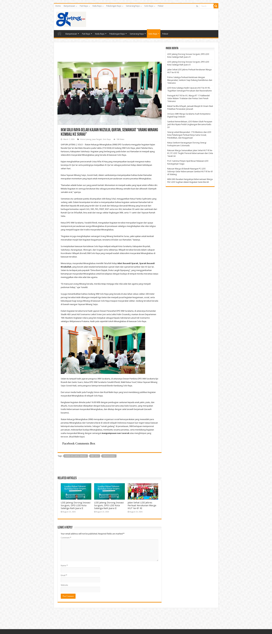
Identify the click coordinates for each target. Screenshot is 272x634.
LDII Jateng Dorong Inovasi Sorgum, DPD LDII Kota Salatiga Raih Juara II (75, 505)
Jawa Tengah (97, 139)
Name (64, 565)
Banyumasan (69, 6)
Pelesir (161, 6)
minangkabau (109, 456)
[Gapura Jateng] (71, 19)
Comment (66, 537)
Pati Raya (84, 6)
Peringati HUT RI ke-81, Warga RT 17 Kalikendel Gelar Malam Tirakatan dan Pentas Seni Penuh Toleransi (188, 98)
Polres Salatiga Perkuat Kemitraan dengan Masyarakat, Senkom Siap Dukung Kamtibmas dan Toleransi (189, 80)
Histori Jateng (85, 139)
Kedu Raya (97, 6)
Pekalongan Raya (113, 6)
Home (58, 6)
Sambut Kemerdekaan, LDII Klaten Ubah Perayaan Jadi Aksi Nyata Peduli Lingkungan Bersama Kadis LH (189, 124)
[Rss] (197, 6)
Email (64, 575)
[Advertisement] (158, 19)
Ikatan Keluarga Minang (76, 456)
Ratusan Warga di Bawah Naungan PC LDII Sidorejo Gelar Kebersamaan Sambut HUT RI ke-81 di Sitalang (190, 171)
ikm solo (95, 456)
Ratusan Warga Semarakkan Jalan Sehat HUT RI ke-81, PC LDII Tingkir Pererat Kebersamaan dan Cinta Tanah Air (190, 153)
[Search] (216, 6)
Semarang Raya (133, 6)
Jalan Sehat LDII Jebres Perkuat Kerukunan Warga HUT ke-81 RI (142, 505)
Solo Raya (148, 6)
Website (64, 585)
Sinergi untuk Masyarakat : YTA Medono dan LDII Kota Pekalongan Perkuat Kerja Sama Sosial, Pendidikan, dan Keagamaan (189, 135)
